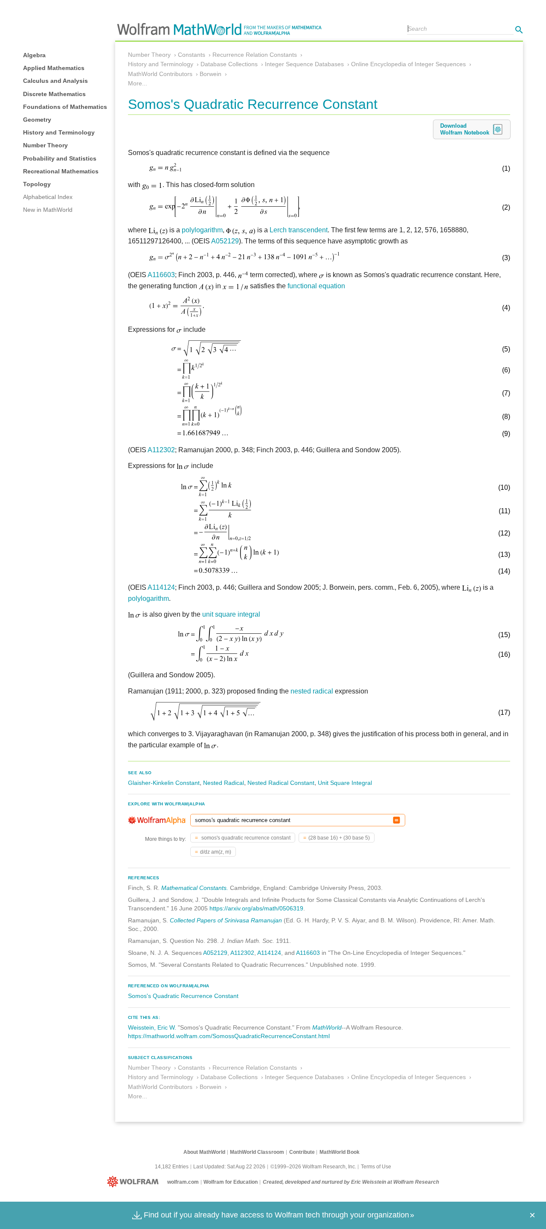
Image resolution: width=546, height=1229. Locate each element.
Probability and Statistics (59, 158)
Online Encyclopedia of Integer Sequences (408, 64)
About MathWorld (204, 1152)
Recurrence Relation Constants (254, 54)
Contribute (302, 1152)
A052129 (225, 241)
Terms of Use (376, 1167)
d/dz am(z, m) (215, 852)
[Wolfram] (134, 1182)
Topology (37, 184)
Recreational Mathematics (61, 171)
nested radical (311, 691)
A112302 (161, 450)
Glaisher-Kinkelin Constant (164, 782)
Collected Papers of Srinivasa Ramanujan (226, 920)
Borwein (210, 73)
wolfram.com (183, 1182)
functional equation (316, 286)
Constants (191, 54)
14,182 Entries (172, 1167)
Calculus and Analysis (55, 80)
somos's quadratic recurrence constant (245, 838)
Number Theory (45, 145)
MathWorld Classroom (257, 1152)
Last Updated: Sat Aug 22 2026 (229, 1167)
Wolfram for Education (230, 1182)
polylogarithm (202, 230)
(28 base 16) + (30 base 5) (339, 838)
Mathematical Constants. (194, 887)
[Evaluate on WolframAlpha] (396, 820)
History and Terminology (59, 132)
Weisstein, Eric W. (152, 1027)
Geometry (37, 119)
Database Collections (229, 64)
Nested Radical (223, 782)
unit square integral (231, 614)
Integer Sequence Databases (304, 64)
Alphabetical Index (48, 196)
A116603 (161, 274)
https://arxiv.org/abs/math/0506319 (256, 908)
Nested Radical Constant (280, 782)
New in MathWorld (48, 209)
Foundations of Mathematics (65, 106)
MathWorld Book (339, 1152)
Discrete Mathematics (54, 94)
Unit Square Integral (345, 782)
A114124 (161, 587)
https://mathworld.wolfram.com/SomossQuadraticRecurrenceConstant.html (229, 1036)
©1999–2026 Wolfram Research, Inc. (313, 1167)
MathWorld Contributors (160, 73)
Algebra (34, 55)
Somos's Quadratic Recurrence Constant (183, 995)
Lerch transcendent (299, 230)
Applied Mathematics (53, 67)
